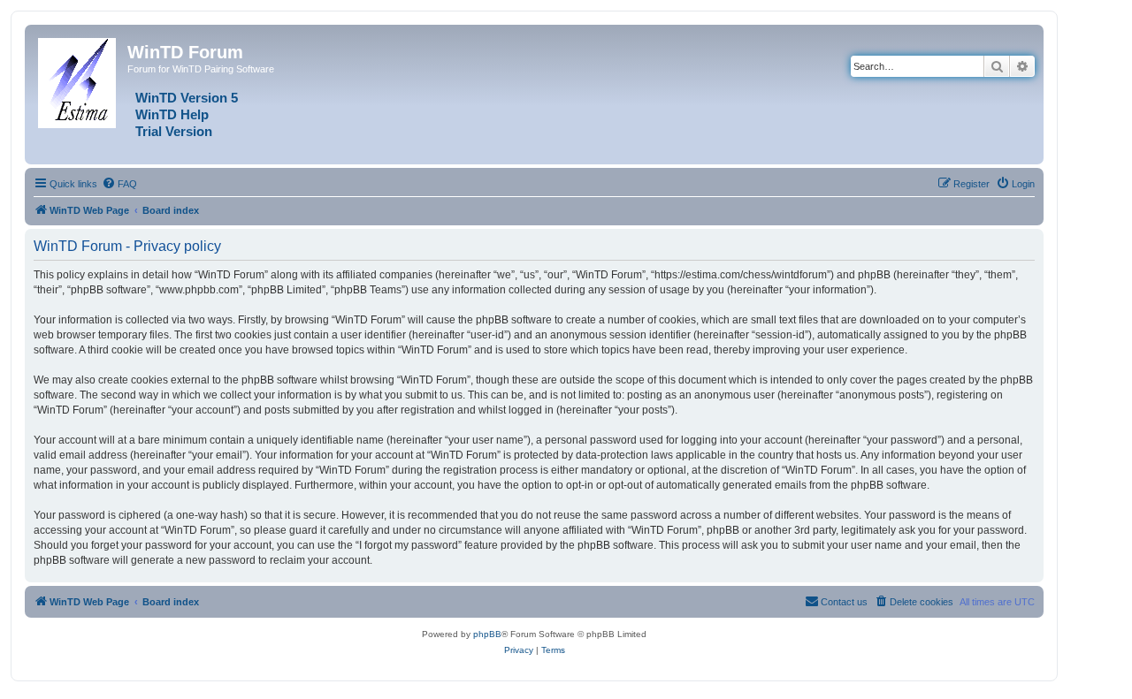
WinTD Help (172, 115)
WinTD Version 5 (186, 98)
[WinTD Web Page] (78, 79)
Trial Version (173, 132)
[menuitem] (119, 183)
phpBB (487, 634)
